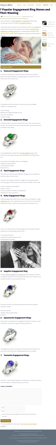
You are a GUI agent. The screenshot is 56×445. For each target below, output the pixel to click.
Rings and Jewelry (17, 16)
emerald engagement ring (26, 153)
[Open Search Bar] (55, 5)
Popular (41, 1)
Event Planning (31, 5)
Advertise (54, 1)
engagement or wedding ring (22, 21)
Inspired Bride (6, 5)
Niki (5, 16)
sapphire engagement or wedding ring (15, 274)
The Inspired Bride (22, 433)
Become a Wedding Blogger (48, 1)
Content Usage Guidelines (22, 435)
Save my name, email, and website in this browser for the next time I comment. (19, 415)
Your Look (19, 5)
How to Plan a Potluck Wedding (48, 46)
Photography (38, 5)
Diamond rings (22, 76)
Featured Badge (36, 1)
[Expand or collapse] (40, 67)
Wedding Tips (46, 5)
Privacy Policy (28, 441)
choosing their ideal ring (25, 23)
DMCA (32, 441)
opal (8, 182)
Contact (34, 441)
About (51, 5)
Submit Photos (31, 1)
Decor (24, 5)
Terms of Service (22, 441)
